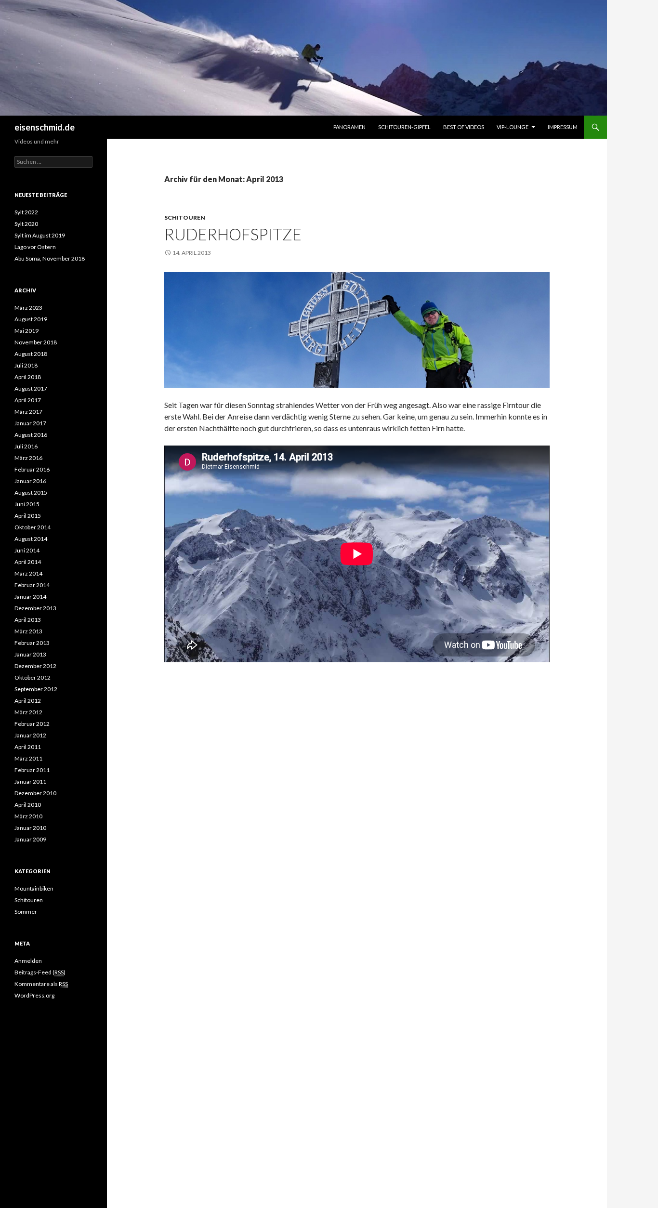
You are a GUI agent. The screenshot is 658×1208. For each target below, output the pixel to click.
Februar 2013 (32, 642)
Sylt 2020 (26, 223)
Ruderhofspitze (233, 234)
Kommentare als (41, 983)
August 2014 (30, 538)
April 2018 (27, 377)
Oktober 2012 (32, 677)
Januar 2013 (30, 654)
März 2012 (28, 712)
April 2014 (27, 561)
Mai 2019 (26, 330)
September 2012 (35, 689)
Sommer (25, 911)
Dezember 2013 (35, 608)
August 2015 (30, 492)
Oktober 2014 (32, 527)
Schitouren (184, 217)
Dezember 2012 (35, 666)
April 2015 (27, 515)
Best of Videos (463, 127)
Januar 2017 (30, 423)
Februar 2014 (32, 585)
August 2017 (30, 388)
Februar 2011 (32, 770)
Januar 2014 (30, 596)
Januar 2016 (30, 481)
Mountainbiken (33, 888)
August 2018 (30, 353)
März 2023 (28, 307)
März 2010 (28, 816)
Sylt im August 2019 (39, 235)
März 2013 (28, 631)
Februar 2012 (32, 723)
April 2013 (27, 619)
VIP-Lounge (512, 127)
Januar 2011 (30, 781)
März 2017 (28, 411)
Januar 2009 (30, 839)
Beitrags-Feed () (40, 972)
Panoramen (349, 127)
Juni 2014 (26, 550)
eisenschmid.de (44, 127)
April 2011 (27, 746)
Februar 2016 (32, 469)
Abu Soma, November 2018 (49, 258)
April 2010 (27, 804)
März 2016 (28, 457)
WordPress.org (34, 995)
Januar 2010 (30, 827)
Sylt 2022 (26, 212)
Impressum (563, 127)
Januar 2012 (30, 735)
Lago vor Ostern (35, 246)
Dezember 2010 (35, 793)
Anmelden (28, 960)
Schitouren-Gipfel (404, 127)
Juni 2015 (26, 504)
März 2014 (28, 573)
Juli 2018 (26, 365)
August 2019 (30, 319)
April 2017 (27, 400)
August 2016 (30, 434)
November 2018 (35, 342)
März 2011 (28, 758)
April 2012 (27, 700)
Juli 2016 (26, 446)
